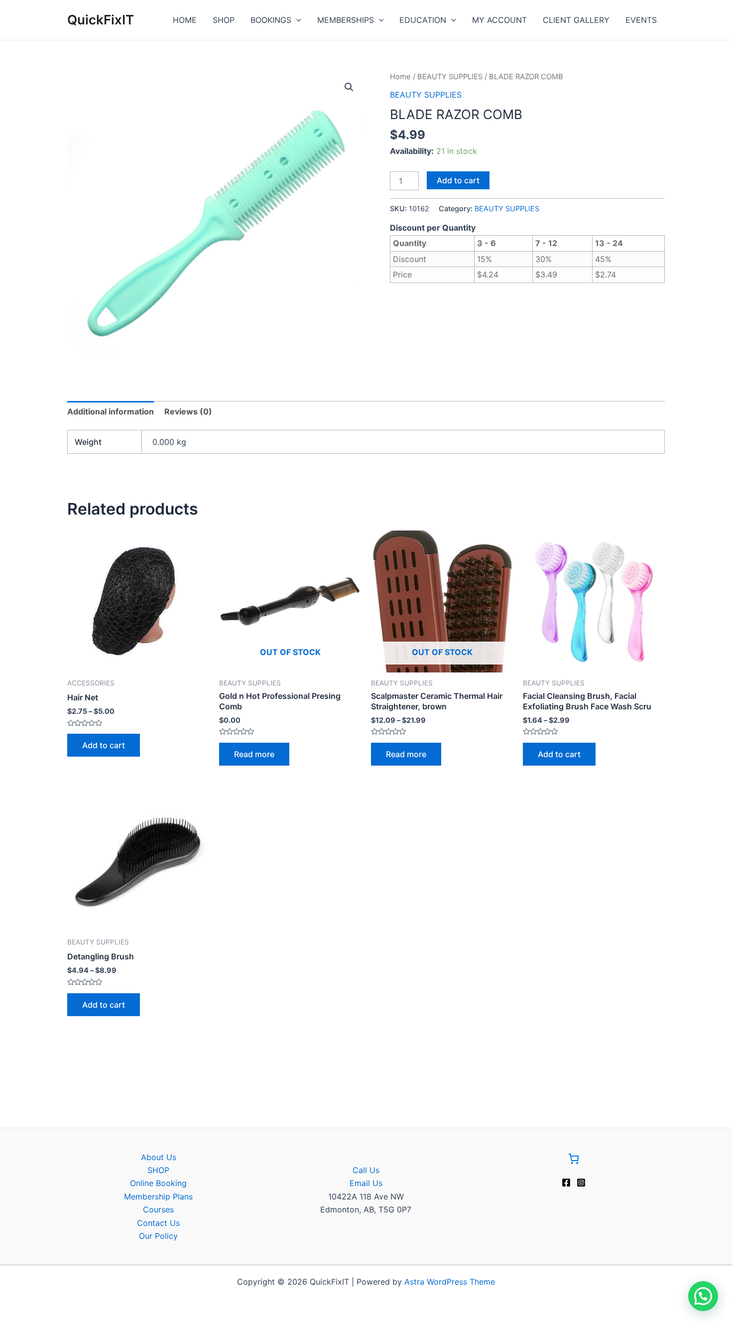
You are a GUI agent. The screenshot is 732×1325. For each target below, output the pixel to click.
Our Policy (158, 1236)
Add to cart (458, 180)
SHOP (224, 20)
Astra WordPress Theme (449, 1282)
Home (400, 76)
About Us (158, 1157)
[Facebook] (566, 1182)
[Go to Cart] (574, 1160)
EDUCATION (422, 20)
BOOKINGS (270, 20)
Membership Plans (158, 1196)
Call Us (366, 1170)
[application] (296, 20)
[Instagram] (581, 1182)
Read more (254, 754)
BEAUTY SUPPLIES (450, 76)
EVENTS (641, 20)
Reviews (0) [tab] (188, 411)
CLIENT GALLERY (576, 20)
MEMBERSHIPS (345, 20)
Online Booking (158, 1183)
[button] (349, 87)
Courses (158, 1209)
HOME (185, 20)
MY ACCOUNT (499, 20)
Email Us (366, 1183)
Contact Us (158, 1223)
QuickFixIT (100, 19)
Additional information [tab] (110, 411)
